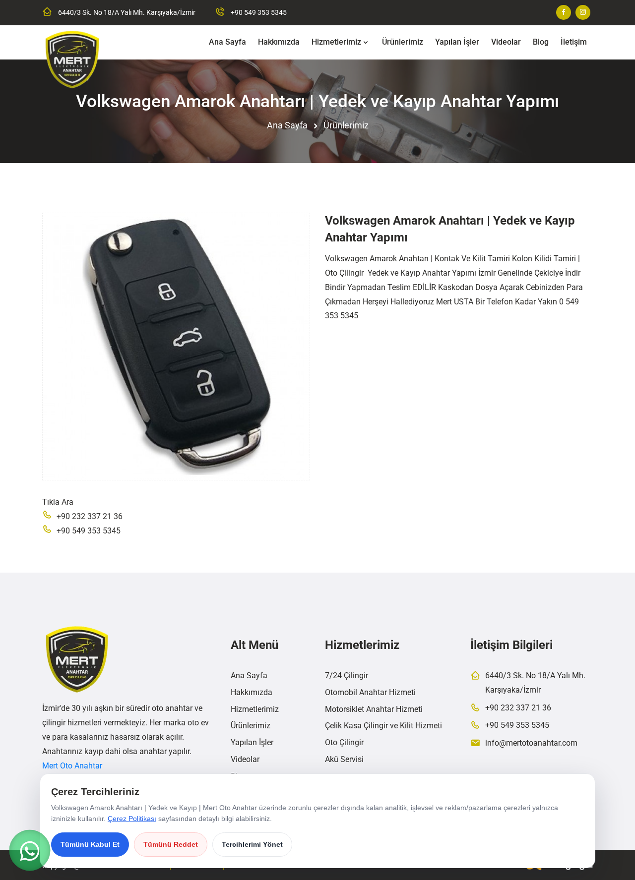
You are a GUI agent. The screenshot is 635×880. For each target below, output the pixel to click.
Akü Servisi (344, 759)
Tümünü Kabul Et (90, 844)
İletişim (574, 42)
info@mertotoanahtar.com (531, 743)
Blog (541, 42)
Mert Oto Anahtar (72, 765)
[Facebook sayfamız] (563, 12)
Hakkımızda (279, 42)
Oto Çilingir (344, 742)
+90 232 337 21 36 (90, 516)
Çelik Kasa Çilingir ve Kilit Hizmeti (383, 725)
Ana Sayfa (227, 42)
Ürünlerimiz (402, 42)
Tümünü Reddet (170, 844)
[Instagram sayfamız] (582, 12)
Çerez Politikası (132, 818)
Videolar (506, 42)
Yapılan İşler (457, 42)
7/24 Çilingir (346, 675)
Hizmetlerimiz (336, 42)
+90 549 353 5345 (259, 12)
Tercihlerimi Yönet (252, 844)
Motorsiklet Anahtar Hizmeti (374, 709)
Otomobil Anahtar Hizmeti (370, 692)
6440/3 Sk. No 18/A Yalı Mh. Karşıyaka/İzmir (126, 12)
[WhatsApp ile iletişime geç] (29, 850)
